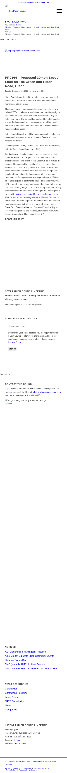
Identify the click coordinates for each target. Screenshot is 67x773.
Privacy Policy (14, 342)
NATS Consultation (14, 701)
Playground (11, 709)
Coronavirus (11, 688)
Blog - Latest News (15, 21)
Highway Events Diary (16, 660)
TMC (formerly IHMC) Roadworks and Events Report (32, 668)
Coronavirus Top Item (16, 692)
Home (18, 25)
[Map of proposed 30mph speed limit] (29, 61)
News (8, 32)
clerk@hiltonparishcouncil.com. (47, 392)
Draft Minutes (20, 743)
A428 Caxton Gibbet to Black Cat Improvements (29, 656)
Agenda (17, 740)
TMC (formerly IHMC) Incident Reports (25, 664)
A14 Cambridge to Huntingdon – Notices (25, 651)
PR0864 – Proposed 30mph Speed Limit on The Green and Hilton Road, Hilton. (32, 28)
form (10, 392)
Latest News (11, 697)
